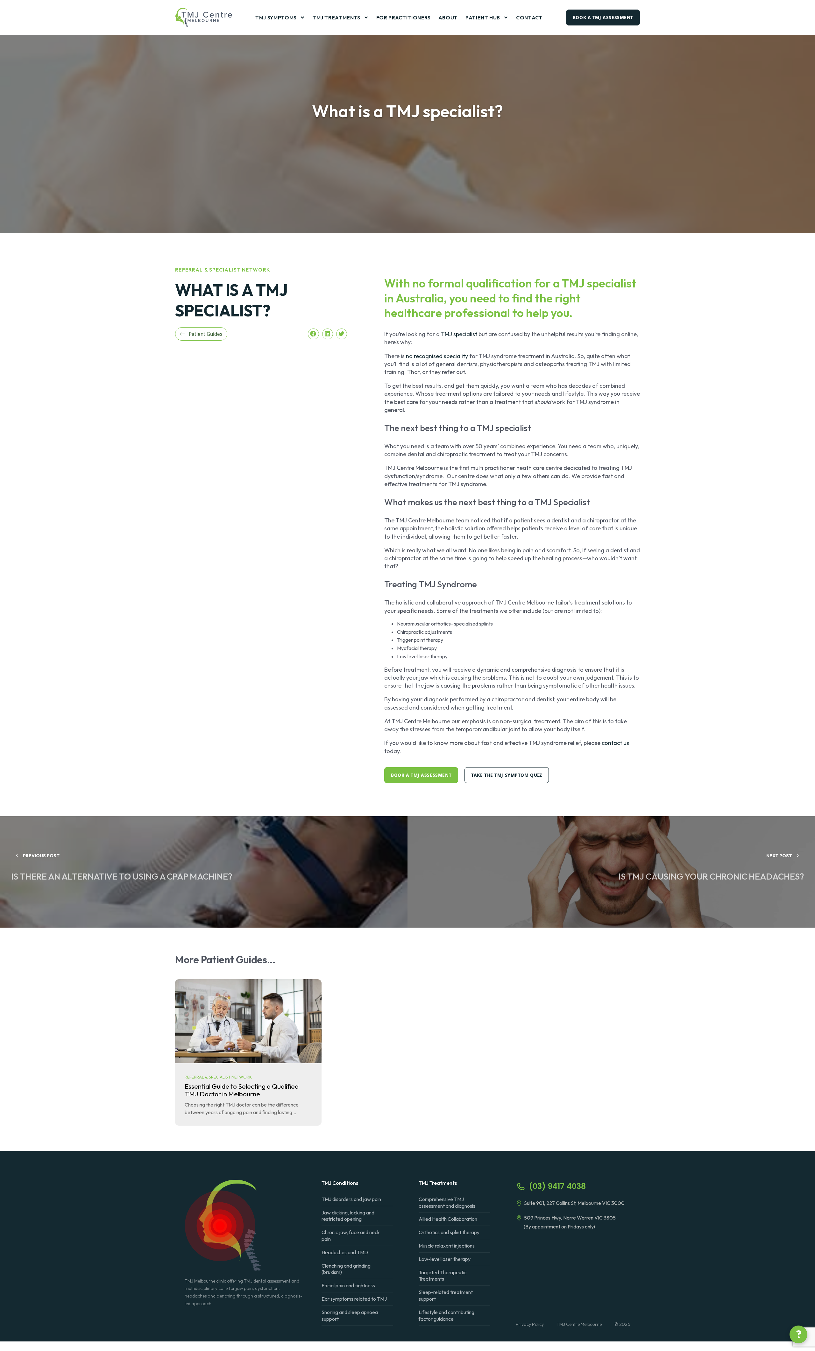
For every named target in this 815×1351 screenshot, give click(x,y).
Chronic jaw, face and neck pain (351, 1235)
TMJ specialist (459, 334)
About (448, 17)
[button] (313, 334)
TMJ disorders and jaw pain (351, 1199)
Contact (529, 17)
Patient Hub (482, 17)
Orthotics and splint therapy (449, 1232)
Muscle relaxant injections (447, 1245)
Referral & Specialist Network (222, 269)
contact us (615, 742)
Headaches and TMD (345, 1252)
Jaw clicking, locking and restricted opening (348, 1215)
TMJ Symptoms (276, 17)
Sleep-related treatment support (446, 1295)
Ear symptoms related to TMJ (354, 1299)
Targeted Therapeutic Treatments (443, 1275)
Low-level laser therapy (445, 1259)
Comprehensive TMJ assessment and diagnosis (447, 1202)
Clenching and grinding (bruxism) (346, 1269)
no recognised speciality (437, 356)
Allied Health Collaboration (448, 1219)
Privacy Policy (530, 1324)
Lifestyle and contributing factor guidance (446, 1315)
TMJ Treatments (336, 17)
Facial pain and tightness (348, 1285)
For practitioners (403, 17)
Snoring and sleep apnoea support (350, 1315)
